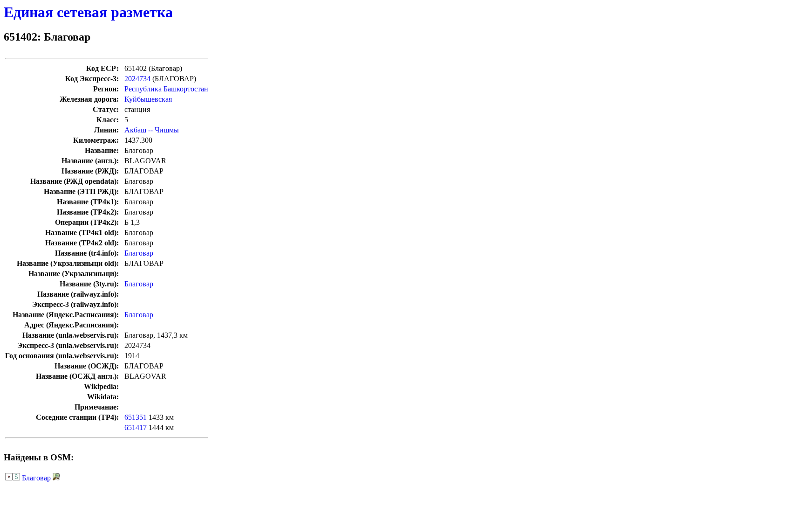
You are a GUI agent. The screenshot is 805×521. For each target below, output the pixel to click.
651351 (135, 417)
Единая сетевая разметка (88, 12)
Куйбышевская (148, 99)
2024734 (137, 79)
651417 (135, 427)
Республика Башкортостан (166, 89)
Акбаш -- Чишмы (151, 130)
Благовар (138, 253)
